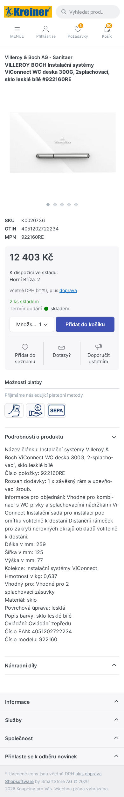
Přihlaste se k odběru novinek (41, 756)
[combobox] (88, 12)
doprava (68, 290)
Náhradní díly (21, 665)
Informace (17, 702)
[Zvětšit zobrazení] (62, 141)
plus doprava (88, 773)
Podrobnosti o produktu (34, 436)
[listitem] (62, 141)
